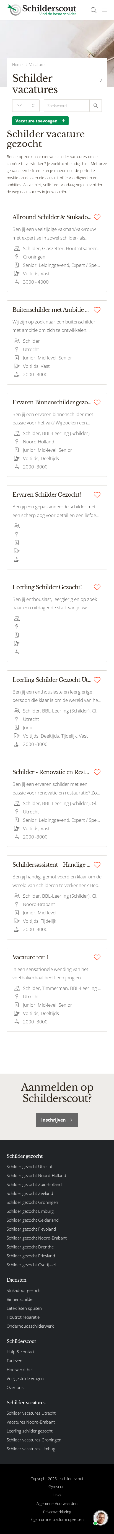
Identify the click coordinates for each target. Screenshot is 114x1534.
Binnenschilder (20, 1299)
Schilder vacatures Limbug (31, 1448)
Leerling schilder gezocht (30, 1431)
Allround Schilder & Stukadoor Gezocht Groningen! (52, 217)
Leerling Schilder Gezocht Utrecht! (52, 680)
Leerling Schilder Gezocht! (47, 587)
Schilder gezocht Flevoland (31, 1229)
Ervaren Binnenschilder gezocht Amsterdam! (52, 402)
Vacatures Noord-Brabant (31, 1422)
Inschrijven (53, 1120)
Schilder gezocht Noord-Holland (36, 1175)
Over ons (15, 1387)
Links (57, 1494)
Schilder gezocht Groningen (32, 1202)
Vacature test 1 (30, 957)
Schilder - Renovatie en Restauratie (52, 772)
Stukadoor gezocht (24, 1290)
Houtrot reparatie (23, 1317)
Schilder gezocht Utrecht (29, 1166)
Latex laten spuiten (24, 1308)
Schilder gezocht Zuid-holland (34, 1184)
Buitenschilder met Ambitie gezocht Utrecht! (52, 309)
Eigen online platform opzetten (57, 1519)
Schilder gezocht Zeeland (30, 1193)
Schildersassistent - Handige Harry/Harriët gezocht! (52, 864)
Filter (19, 105)
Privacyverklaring (57, 1511)
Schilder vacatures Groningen (34, 1440)
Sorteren (33, 105)
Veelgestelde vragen (25, 1378)
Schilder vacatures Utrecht (31, 1413)
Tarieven (14, 1360)
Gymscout (57, 1486)
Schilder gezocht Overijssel (31, 1264)
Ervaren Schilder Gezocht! (46, 494)
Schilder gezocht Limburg (30, 1211)
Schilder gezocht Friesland (31, 1255)
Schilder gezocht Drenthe (30, 1247)
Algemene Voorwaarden (57, 1503)
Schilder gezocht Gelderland (33, 1220)
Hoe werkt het (20, 1369)
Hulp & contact (21, 1351)
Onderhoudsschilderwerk (30, 1326)
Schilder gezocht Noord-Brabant (37, 1238)
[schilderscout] (41, 10)
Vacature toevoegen (36, 121)
